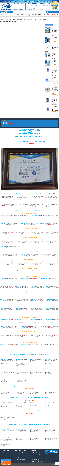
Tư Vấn (44, 19)
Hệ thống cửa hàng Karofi (36, 14)
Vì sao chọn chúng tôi (21, 452)
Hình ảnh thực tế (31, 15)
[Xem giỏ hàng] (47, 12)
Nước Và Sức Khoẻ (28, 19)
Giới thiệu (3, 452)
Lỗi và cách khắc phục (17, 19)
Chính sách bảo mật (35, 459)
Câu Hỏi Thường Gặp (25, 14)
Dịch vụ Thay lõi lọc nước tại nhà (52, 15)
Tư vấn (44, 14)
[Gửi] (45, 12)
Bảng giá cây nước (20, 457)
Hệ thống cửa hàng (5, 457)
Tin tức (3, 455)
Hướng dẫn (8, 19)
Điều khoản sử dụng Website (37, 461)
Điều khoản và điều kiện (36, 452)
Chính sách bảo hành (35, 457)
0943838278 (9, 122)
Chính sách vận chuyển (36, 455)
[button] (7, 15)
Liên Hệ (18, 14)
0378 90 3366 (10, 123)
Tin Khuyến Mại (37, 19)
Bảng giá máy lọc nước (21, 455)
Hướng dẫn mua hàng (21, 459)
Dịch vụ (2, 19)
